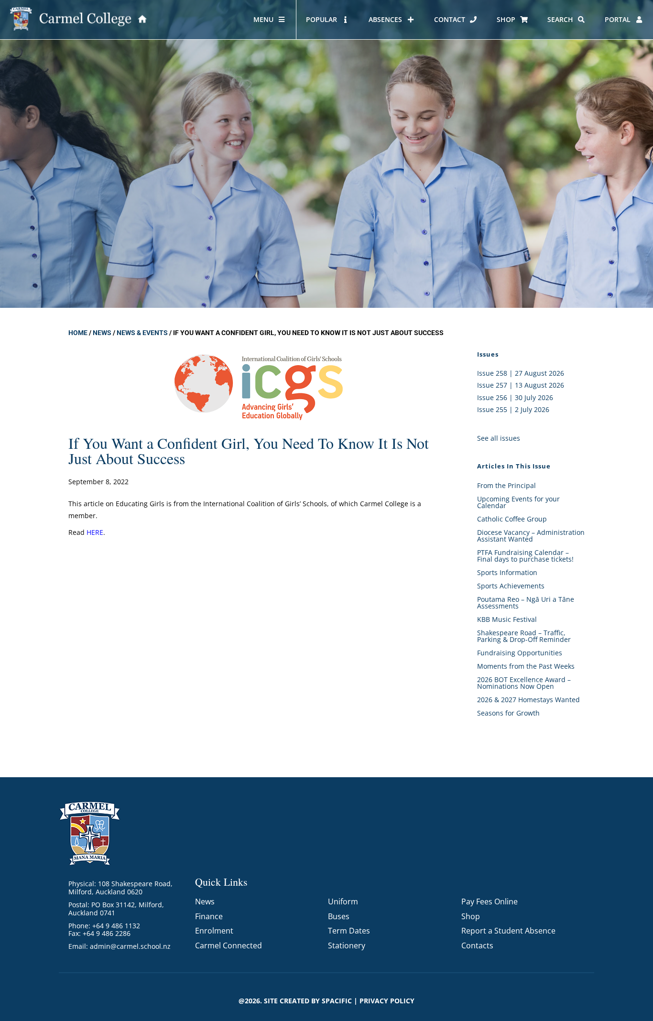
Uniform (343, 901)
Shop (470, 916)
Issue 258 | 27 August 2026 (520, 373)
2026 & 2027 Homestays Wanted (528, 699)
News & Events (142, 333)
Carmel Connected (228, 945)
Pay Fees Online (489, 901)
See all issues (498, 438)
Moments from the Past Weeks (526, 666)
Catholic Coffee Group (512, 518)
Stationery (346, 945)
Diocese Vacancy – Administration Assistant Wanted (531, 535)
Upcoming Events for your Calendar (518, 502)
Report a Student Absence (508, 930)
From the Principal (506, 485)
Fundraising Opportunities (519, 652)
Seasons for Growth (508, 712)
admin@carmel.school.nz (130, 946)
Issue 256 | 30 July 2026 (515, 397)
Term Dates (349, 930)
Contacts (477, 945)
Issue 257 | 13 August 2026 (520, 385)
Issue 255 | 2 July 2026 (513, 409)
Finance (209, 916)
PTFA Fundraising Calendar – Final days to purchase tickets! (525, 556)
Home (77, 333)
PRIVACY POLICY (386, 1000)
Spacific (337, 1000)
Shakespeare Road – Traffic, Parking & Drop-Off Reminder (524, 636)
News (102, 333)
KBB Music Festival (507, 619)
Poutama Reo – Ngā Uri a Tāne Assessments (525, 602)
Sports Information (507, 572)
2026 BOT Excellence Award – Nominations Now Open (524, 683)
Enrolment (214, 930)
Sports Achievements (510, 585)
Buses (338, 916)
